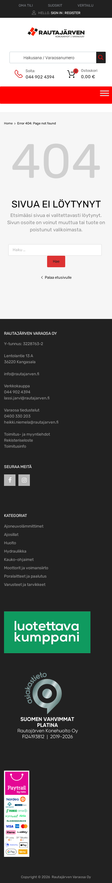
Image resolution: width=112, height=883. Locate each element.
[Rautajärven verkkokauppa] (56, 36)
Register (72, 13)
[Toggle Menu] (104, 95)
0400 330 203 (17, 416)
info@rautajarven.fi (21, 374)
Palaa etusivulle (58, 277)
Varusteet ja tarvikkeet (24, 584)
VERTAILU (85, 5)
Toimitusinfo (15, 446)
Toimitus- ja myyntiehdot (27, 434)
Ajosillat (11, 534)
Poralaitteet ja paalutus (25, 576)
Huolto (10, 542)
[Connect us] (10, 480)
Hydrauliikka (15, 551)
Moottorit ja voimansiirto (26, 567)
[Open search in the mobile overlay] (56, 57)
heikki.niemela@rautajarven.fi (31, 422)
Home (8, 123)
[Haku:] (56, 249)
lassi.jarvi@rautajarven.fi (27, 398)
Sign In (56, 13)
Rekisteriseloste (18, 440)
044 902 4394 (40, 77)
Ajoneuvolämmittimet (23, 526)
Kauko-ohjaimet (19, 559)
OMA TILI (26, 5)
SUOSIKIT (55, 5)
